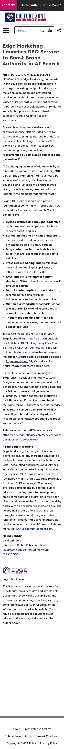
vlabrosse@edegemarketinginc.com (26, 549)
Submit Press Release (18, 736)
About (16, 729)
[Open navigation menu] (6, 30)
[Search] (42, 30)
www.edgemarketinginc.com (34, 528)
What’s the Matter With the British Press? (33, 5)
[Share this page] (59, 30)
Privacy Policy (49, 743)
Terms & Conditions (47, 736)
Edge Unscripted (16, 361)
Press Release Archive (37, 729)
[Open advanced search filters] (50, 30)
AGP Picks (8, 5)
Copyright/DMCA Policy (22, 743)
